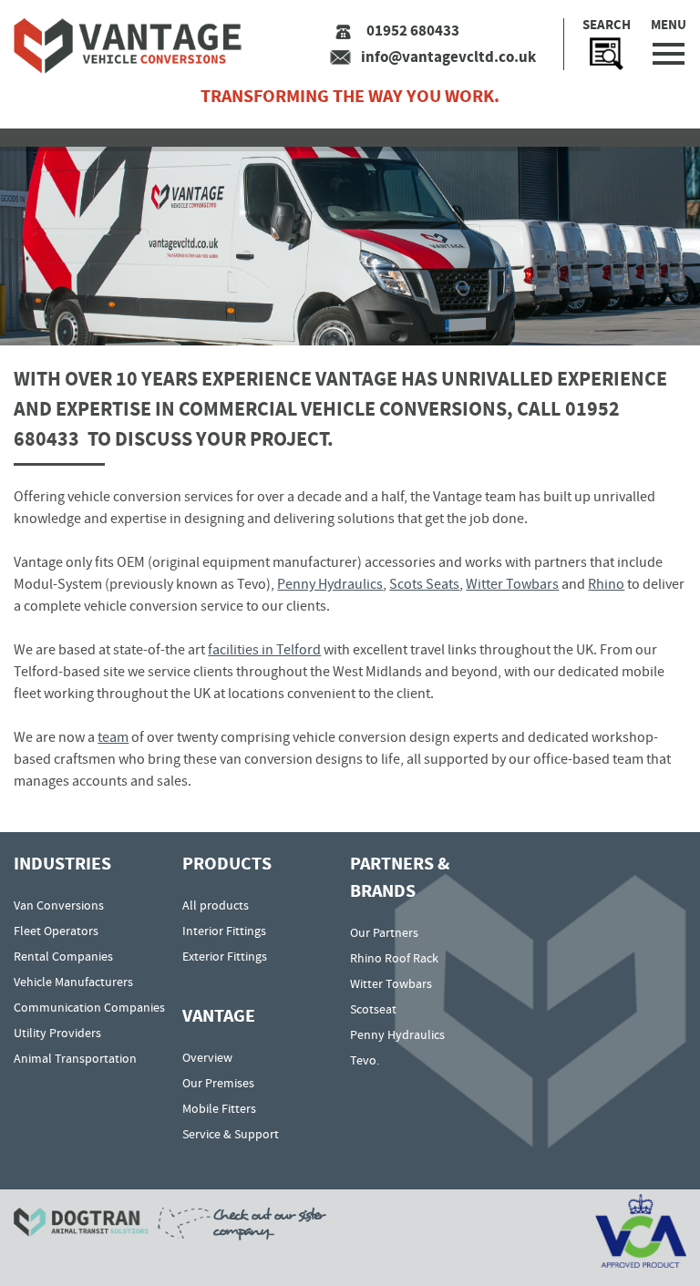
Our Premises (218, 1083)
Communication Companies (89, 1007)
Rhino (606, 584)
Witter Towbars (512, 584)
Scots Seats (424, 584)
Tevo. (364, 1060)
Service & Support (230, 1134)
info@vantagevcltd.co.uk (448, 56)
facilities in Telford (264, 650)
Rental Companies (63, 956)
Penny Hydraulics (330, 584)
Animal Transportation (75, 1058)
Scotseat (373, 1009)
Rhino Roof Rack (394, 958)
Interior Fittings (224, 930)
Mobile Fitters (219, 1108)
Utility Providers (57, 1032)
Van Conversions (59, 905)
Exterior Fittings (224, 956)
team (113, 737)
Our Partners (384, 932)
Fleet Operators (56, 930)
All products (215, 905)
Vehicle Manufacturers (73, 981)
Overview (207, 1057)
